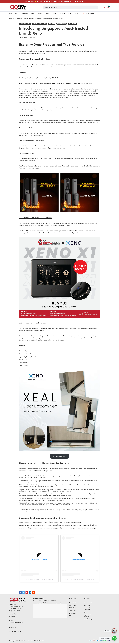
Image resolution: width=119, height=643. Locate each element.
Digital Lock (72, 608)
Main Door (72, 603)
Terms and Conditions (87, 608)
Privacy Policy (88, 603)
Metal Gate (72, 605)
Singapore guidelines (29, 89)
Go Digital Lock (61, 24)
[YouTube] (15, 631)
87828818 (12, 616)
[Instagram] (12, 631)
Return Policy (87, 605)
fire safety (52, 24)
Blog (85, 612)
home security (72, 24)
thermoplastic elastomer (33, 357)
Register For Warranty (87, 615)
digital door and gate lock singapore (24, 18)
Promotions (72, 613)
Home (10, 18)
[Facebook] (20, 592)
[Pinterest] (27, 592)
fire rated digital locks (39, 24)
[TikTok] (20, 631)
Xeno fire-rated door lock (75, 93)
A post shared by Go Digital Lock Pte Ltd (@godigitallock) (39, 579)
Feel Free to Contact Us (59, 456)
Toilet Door (72, 610)
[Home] (18, 7)
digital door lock (25, 24)
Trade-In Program (89, 619)
